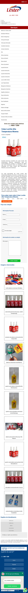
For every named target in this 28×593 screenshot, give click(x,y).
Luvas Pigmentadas (5, 82)
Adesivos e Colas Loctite (6, 30)
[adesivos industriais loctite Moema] (14, 351)
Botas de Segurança (5, 36)
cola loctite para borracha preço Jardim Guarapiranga (14, 312)
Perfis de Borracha (4, 98)
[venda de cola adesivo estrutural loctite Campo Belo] (14, 326)
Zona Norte (11, 528)
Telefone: (5, 224)
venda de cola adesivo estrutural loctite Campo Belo (14, 338)
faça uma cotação (7, 201)
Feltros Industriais (4, 55)
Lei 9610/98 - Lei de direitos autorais (14, 542)
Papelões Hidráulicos (5, 92)
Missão (14, 568)
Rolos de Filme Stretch (5, 110)
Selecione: (11, 520)
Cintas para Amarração (5, 42)
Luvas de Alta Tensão (5, 79)
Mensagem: (6, 241)
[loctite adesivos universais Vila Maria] (14, 277)
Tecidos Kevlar (4, 119)
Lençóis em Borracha (5, 76)
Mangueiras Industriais (5, 89)
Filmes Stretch (4, 61)
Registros (3, 104)
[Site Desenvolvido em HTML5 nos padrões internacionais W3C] (11, 590)
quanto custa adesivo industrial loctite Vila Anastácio (14, 387)
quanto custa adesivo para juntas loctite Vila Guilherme (14, 463)
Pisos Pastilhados (4, 101)
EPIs (2, 52)
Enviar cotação (14, 260)
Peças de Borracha (5, 95)
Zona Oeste (11, 530)
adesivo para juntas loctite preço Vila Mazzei (14, 437)
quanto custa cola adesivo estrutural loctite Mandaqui (14, 412)
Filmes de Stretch (4, 58)
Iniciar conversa (12, 586)
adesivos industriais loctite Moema (14, 362)
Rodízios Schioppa (4, 107)
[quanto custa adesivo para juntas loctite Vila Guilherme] (14, 451)
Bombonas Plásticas (5, 33)
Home (14, 560)
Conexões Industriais (5, 45)
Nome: (4, 214)
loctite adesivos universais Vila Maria (14, 288)
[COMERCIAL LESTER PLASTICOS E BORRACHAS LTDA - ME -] (14, 8)
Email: (4, 219)
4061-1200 (15, 15)
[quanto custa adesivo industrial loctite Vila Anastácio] (14, 375)
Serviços (14, 28)
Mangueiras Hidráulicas (6, 86)
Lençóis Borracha (4, 67)
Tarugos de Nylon (4, 113)
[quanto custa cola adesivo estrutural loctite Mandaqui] (14, 400)
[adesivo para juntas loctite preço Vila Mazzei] (14, 426)
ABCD (11, 525)
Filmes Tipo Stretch (5, 64)
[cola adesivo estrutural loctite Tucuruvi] (14, 476)
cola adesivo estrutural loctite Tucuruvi (14, 487)
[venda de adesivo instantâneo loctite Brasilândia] (14, 500)
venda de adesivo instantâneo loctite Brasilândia (14, 512)
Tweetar (4, 137)
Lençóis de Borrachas (5, 73)
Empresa (14, 564)
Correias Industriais (5, 49)
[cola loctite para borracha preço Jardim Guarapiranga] (14, 301)
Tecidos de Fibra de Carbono (6, 116)
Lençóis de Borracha (5, 70)
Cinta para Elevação (5, 39)
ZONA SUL (11, 523)
